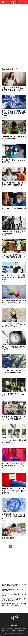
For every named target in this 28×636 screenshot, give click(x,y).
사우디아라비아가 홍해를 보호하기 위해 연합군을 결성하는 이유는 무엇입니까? (14, 604)
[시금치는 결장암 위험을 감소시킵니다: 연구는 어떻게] (14, 361)
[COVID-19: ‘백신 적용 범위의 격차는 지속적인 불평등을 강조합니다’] (14, 480)
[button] (26, 2)
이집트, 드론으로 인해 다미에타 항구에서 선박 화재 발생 (14, 589)
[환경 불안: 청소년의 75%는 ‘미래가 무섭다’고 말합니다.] (14, 408)
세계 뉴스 (3, 85)
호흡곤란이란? (8, 538)
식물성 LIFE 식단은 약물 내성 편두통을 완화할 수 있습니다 (13, 256)
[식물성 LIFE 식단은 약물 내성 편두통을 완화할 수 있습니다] (14, 246)
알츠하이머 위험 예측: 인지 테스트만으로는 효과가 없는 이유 (14, 185)
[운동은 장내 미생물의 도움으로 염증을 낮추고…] (14, 315)
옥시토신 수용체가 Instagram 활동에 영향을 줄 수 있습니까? (13, 465)
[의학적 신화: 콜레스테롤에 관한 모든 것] (14, 431)
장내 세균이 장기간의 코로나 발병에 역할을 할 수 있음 (13, 89)
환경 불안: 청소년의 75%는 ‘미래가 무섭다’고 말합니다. (14, 418)
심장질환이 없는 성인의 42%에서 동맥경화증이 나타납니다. (13, 516)
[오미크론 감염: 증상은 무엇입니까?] (14, 199)
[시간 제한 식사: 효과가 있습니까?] (14, 385)
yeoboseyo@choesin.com (16, 633)
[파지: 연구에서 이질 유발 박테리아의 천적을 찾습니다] (14, 292)
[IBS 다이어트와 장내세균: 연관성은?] (14, 338)
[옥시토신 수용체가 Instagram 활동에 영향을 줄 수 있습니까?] (14, 455)
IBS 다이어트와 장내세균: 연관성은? (13, 348)
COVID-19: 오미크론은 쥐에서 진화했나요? (13, 233)
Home (3, 66)
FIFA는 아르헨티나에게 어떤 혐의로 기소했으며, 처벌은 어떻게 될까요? (14, 599)
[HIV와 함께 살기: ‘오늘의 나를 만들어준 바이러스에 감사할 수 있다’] (14, 267)
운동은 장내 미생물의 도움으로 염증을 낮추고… (13, 325)
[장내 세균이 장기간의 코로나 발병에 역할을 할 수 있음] (14, 79)
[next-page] (17, 546)
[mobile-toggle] (2, 2)
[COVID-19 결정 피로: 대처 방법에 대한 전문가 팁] (14, 127)
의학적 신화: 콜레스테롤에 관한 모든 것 (14, 441)
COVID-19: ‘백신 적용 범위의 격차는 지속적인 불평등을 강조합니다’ (13, 491)
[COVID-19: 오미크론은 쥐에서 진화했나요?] (14, 223)
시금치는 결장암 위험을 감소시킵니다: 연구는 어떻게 (13, 371)
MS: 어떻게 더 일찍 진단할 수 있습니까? (14, 161)
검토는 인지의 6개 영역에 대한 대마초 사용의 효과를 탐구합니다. (14, 113)
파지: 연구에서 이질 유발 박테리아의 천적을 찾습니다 (14, 301)
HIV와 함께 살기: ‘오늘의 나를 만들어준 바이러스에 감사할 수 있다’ (14, 277)
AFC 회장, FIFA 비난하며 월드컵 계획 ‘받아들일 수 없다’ (14, 594)
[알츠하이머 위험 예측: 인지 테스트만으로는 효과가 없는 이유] (14, 174)
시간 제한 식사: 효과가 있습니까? (14, 395)
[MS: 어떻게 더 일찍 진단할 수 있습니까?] (14, 151)
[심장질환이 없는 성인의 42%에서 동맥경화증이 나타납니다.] (14, 505)
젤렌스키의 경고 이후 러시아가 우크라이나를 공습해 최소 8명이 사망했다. (14, 585)
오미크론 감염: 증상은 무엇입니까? (14, 209)
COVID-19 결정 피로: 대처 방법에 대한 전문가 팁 (14, 137)
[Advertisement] (14, 21)
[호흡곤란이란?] (14, 529)
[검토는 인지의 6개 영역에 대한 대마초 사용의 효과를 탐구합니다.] (14, 102)
